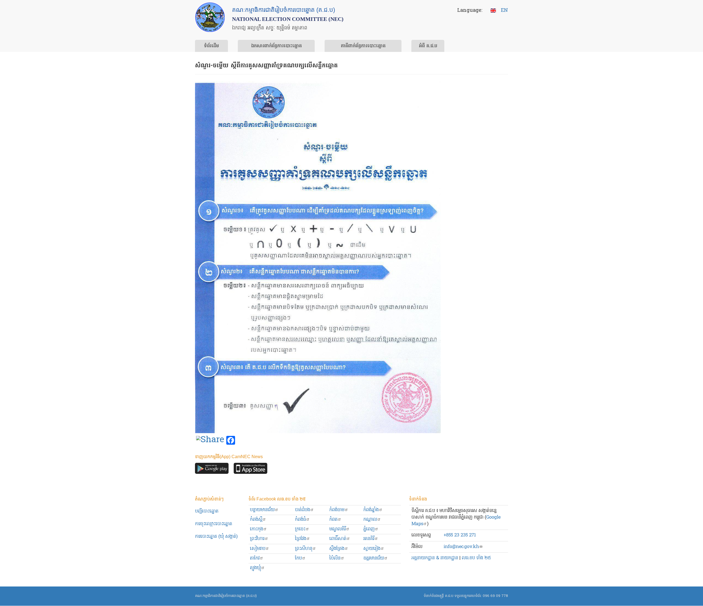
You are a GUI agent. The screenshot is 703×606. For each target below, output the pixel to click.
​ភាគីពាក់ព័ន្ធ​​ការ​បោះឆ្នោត (363, 46)
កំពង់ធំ (300, 519)
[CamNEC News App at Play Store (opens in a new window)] (212, 469)
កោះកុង (256, 529)
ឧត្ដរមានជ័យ (373, 558)
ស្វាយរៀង (371, 548)
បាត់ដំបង (302, 510)
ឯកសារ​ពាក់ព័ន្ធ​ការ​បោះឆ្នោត (276, 46)
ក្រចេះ (300, 529)
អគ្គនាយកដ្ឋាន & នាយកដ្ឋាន (434, 558)
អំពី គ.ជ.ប (428, 46)
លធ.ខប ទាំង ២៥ (476, 558)
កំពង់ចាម (336, 510)
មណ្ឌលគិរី (337, 529)
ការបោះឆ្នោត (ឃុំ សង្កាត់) (216, 536)
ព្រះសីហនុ (303, 548)
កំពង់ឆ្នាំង (371, 510)
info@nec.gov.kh (461, 546)
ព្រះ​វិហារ (257, 538)
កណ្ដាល (370, 519)
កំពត (333, 519)
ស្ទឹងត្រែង (336, 548)
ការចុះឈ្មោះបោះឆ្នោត (213, 524)
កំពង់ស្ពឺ (256, 519)
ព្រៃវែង (300, 538)
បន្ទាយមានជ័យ (262, 510)
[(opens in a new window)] (210, 440)
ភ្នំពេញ (369, 529)
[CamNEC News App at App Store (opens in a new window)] (250, 469)
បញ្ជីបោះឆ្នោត (206, 511)
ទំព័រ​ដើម (211, 46)
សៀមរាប (257, 548)
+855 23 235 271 (459, 535)
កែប (298, 558)
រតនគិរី (368, 538)
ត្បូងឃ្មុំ (255, 568)
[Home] (210, 17)
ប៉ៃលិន (335, 558)
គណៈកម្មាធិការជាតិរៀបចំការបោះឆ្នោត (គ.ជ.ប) (226, 596)
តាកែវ (255, 558)
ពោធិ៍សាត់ (337, 538)
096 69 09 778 (495, 596)
